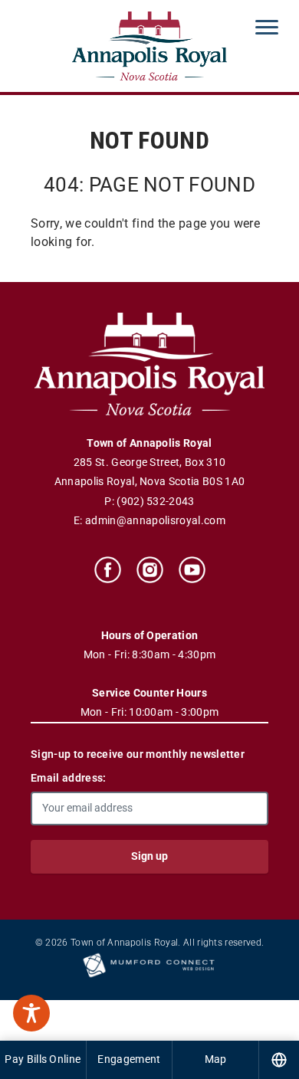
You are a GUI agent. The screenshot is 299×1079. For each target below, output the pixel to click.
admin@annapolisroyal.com (155, 520)
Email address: (68, 778)
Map (216, 1059)
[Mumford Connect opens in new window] (149, 976)
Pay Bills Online (42, 1059)
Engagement (128, 1059)
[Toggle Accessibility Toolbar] (31, 1013)
